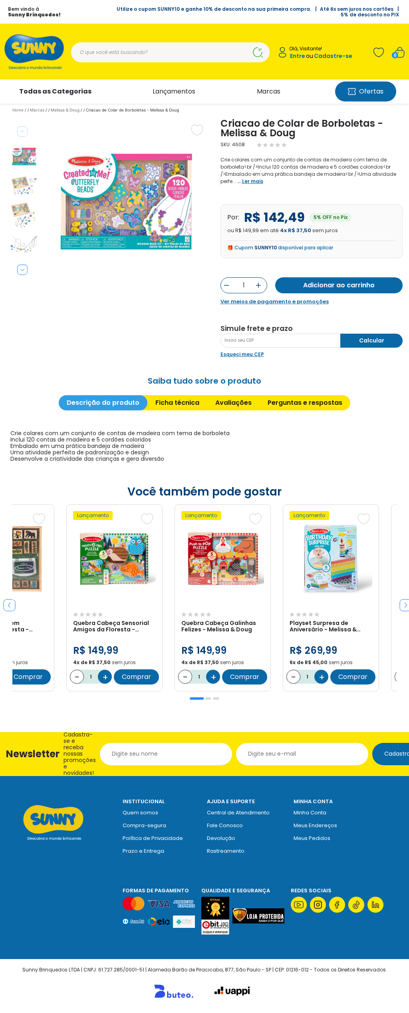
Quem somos (140, 812)
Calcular (371, 340)
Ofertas (371, 91)
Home (18, 109)
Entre (297, 56)
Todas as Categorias (55, 91)
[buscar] (258, 52)
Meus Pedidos (312, 838)
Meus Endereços (315, 825)
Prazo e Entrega (143, 851)
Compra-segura (144, 825)
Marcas (268, 91)
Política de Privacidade (153, 838)
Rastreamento (225, 851)
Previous (22, 131)
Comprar (28, 676)
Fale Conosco (225, 825)
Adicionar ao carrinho (339, 285)
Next (22, 270)
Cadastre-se (333, 56)
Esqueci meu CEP (242, 354)
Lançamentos (174, 91)
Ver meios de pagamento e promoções (274, 301)
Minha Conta (310, 812)
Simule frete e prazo (256, 328)
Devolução (221, 838)
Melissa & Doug (65, 109)
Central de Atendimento (238, 812)
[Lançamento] (114, 604)
